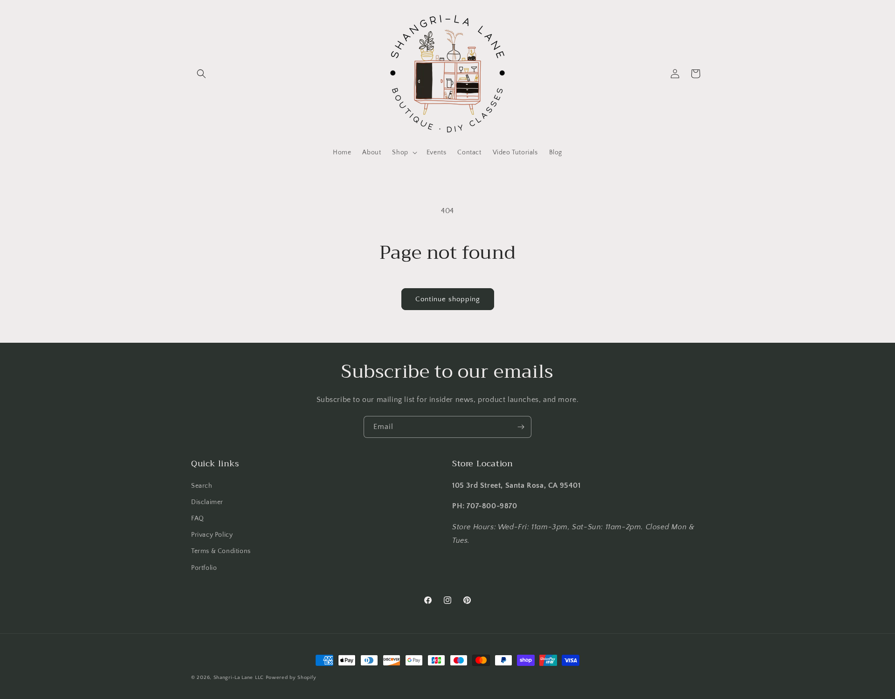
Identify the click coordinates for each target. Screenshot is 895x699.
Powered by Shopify (291, 677)
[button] (201, 73)
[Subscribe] (520, 427)
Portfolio (204, 568)
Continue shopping (447, 299)
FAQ (197, 518)
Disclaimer (207, 502)
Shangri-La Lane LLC (238, 677)
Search (202, 486)
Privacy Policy (212, 535)
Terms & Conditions (221, 551)
